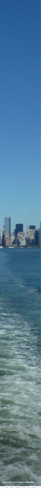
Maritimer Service (34, 487)
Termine (6, 487)
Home (3, 487)
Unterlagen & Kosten (18, 487)
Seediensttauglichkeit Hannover (18, 482)
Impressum (28, 487)
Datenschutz (24, 487)
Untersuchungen (11, 487)
